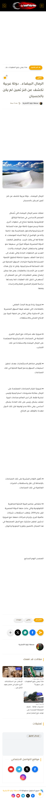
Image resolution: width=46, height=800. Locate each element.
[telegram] (19, 769)
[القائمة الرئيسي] (42, 6)
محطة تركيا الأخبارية (11, 791)
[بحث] (4, 6)
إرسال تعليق (34, 736)
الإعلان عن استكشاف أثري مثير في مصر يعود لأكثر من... (13, 685)
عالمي (39, 78)
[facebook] (35, 769)
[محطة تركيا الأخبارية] (23, 5)
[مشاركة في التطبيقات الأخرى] (10, 632)
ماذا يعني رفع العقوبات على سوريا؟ (15, 68)
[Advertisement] (23, 39)
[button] (32, 632)
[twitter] (27, 769)
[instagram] (23, 777)
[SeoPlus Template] (41, 791)
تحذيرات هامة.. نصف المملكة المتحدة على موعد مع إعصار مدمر (35, 710)
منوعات (18, 620)
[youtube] (11, 769)
